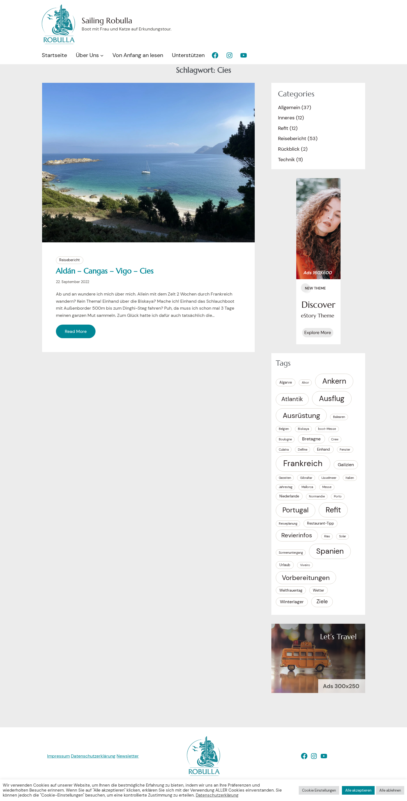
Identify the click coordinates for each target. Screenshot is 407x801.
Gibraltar (306, 478)
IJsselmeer (328, 478)
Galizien (346, 465)
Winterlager (292, 602)
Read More (76, 331)
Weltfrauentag (290, 590)
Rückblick (289, 149)
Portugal (295, 510)
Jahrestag (285, 487)
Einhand (323, 449)
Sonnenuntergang (291, 552)
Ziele (322, 601)
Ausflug (331, 398)
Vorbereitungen (306, 577)
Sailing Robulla (107, 20)
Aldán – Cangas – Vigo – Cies (105, 271)
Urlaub (284, 565)
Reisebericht (69, 260)
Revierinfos (296, 535)
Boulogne (285, 439)
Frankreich (303, 463)
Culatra (284, 449)
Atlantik (292, 399)
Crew (334, 439)
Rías (327, 536)
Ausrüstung (301, 415)
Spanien (330, 551)
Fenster (345, 449)
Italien (350, 478)
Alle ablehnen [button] (390, 790)
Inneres (286, 117)
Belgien (284, 429)
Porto (338, 496)
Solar (342, 536)
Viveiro (305, 565)
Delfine (302, 449)
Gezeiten (285, 478)
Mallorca (307, 487)
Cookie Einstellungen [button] (319, 790)
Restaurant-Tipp (320, 523)
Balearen (339, 417)
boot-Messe (327, 429)
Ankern (334, 381)
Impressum (58, 756)
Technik (286, 159)
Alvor (305, 382)
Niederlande (289, 496)
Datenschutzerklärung (93, 756)
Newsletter (128, 756)
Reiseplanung (288, 523)
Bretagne (311, 439)
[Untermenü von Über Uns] (102, 55)
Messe (326, 487)
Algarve (285, 382)
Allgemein (289, 107)
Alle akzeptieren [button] (358, 790)
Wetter (318, 590)
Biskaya (303, 429)
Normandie (317, 496)
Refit (283, 128)
